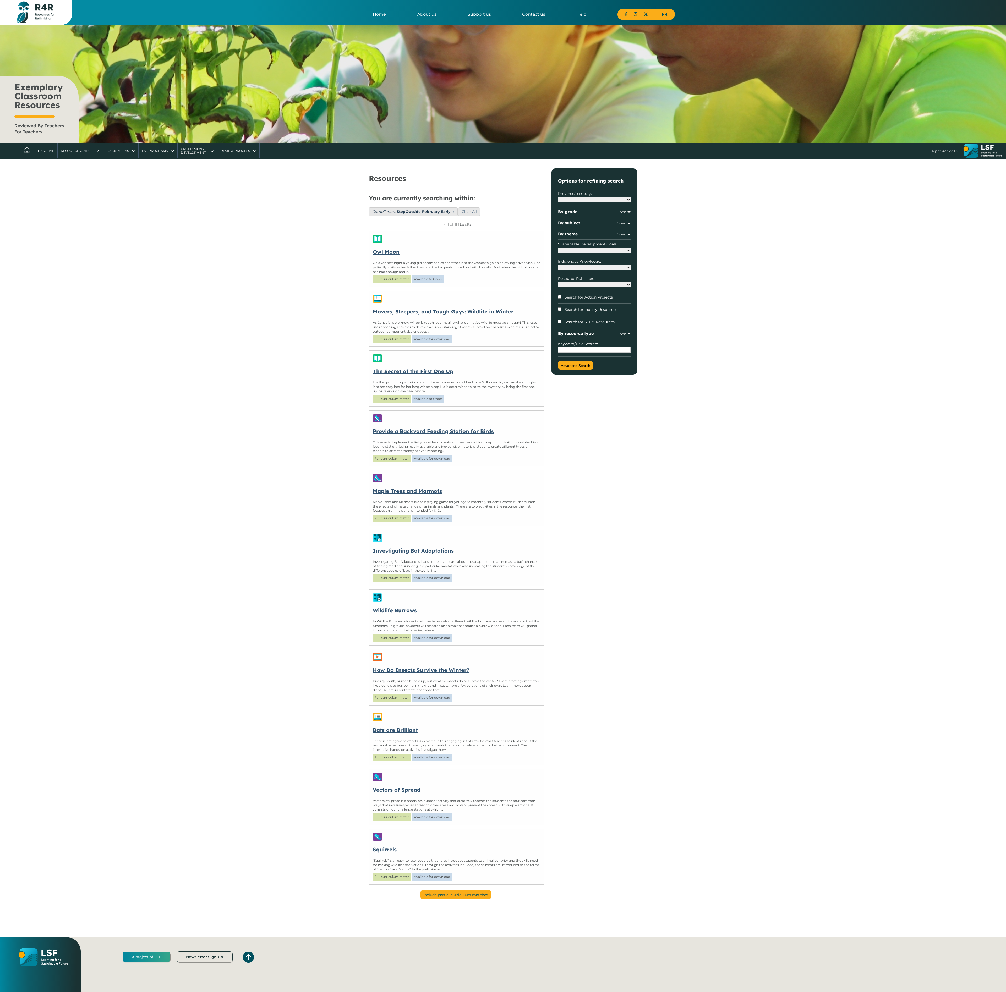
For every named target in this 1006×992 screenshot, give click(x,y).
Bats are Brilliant (395, 730)
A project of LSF (146, 957)
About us (426, 14)
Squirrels (385, 849)
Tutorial (45, 151)
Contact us (533, 14)
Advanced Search (575, 365)
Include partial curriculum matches (455, 894)
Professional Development (193, 151)
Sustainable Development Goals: (587, 244)
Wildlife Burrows (395, 610)
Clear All (469, 211)
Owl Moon (386, 252)
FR (665, 14)
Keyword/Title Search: (578, 343)
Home (379, 14)
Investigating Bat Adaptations (413, 550)
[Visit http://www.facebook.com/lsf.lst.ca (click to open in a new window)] (626, 14)
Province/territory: (575, 193)
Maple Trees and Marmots (407, 491)
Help (581, 14)
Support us (479, 14)
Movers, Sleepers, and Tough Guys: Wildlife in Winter (443, 311)
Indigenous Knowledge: (579, 261)
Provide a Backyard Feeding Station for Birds (433, 431)
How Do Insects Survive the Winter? (421, 670)
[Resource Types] (456, 239)
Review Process (235, 151)
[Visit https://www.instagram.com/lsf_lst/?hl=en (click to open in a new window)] (635, 14)
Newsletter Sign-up (204, 957)
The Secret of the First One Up (413, 371)
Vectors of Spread (396, 789)
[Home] (36, 12)
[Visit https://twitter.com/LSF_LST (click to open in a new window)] (645, 14)
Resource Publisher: (576, 278)
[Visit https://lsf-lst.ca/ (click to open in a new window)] (982, 151)
